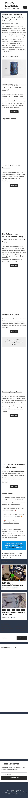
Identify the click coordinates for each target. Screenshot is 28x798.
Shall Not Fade (6, 497)
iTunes (14, 344)
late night (7, 409)
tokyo (3, 557)
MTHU (17, 23)
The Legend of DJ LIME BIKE (12, 585)
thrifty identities (18, 555)
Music (10, 14)
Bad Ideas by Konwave (10, 314)
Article (3, 582)
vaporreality (8, 557)
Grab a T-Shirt (12, 547)
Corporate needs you (10, 30)
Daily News (4, 14)
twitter (6, 41)
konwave (10, 553)
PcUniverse (11, 555)
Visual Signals (11, 4)
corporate (4, 176)
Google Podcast (16, 342)
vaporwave (14, 557)
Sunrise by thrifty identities (12, 392)
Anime (8, 610)
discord (4, 535)
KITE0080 (15, 588)
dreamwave (13, 471)
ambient (6, 553)
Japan (13, 610)
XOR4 (13, 617)
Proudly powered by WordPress (11, 792)
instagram (13, 41)
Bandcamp (14, 185)
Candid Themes (15, 794)
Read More (14, 111)
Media (18, 610)
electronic (4, 257)
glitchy (22, 255)
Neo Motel (15, 96)
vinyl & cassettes (17, 14)
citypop (21, 105)
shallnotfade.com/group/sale (11, 523)
